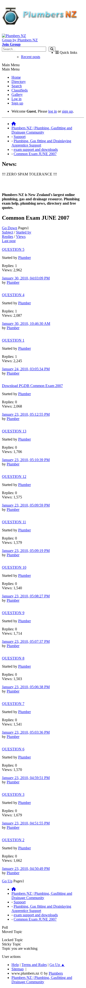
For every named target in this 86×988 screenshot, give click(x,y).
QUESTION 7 (13, 704)
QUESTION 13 (14, 431)
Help (15, 965)
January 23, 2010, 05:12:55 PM (26, 414)
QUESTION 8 (13, 658)
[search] (51, 49)
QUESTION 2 (13, 840)
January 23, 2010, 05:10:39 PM (26, 460)
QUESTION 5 (13, 249)
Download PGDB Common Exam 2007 (32, 386)
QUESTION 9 (13, 613)
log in (52, 111)
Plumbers (56, 973)
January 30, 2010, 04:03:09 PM (26, 278)
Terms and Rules (34, 965)
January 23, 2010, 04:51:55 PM (26, 823)
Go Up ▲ (57, 965)
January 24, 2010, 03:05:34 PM (26, 369)
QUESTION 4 (13, 295)
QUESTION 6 (13, 749)
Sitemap (17, 969)
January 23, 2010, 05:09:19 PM (26, 551)
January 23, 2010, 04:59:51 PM (26, 778)
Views (21, 237)
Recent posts (30, 57)
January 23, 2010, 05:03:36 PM (26, 732)
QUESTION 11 (14, 522)
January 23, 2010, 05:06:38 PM (26, 687)
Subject (7, 232)
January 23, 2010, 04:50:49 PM (26, 869)
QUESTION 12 (14, 477)
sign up (67, 111)
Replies (7, 237)
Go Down (9, 228)
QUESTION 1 (13, 340)
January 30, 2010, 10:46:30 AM (26, 324)
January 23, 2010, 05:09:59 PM (26, 505)
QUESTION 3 (13, 794)
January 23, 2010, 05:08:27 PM (26, 596)
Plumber (24, 258)
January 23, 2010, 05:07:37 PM (26, 641)
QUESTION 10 (14, 567)
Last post (9, 241)
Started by (23, 232)
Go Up (7, 881)
